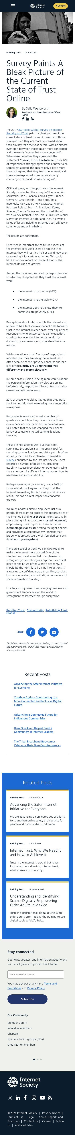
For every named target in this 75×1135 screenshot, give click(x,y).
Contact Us (31, 1121)
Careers (47, 1121)
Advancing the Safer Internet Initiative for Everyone (38, 686)
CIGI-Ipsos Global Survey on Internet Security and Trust (34, 132)
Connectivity (35, 610)
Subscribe (27, 999)
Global (10, 613)
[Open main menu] (13, 5)
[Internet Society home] (37, 6)
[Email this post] (54, 632)
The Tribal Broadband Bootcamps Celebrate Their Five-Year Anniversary (37, 744)
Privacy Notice (51, 1113)
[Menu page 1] (34, 1059)
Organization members (21, 1044)
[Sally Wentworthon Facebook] (23, 119)
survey (10, 460)
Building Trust (15, 610)
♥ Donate (61, 6)
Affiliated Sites (24, 1125)
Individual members (19, 1028)
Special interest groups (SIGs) (25, 1039)
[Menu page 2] (37, 1059)
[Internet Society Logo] (23, 1082)
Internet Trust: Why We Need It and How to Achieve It (35, 853)
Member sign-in (17, 1023)
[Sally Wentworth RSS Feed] (32, 119)
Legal (31, 1117)
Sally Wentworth (38, 108)
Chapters (13, 1034)
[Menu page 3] (41, 1059)
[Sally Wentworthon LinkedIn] (27, 119)
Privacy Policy (36, 988)
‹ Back (20, 632)
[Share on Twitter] (42, 632)
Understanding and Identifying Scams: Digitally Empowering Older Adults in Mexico (34, 900)
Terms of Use (15, 1117)
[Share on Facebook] (30, 632)
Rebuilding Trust (57, 610)
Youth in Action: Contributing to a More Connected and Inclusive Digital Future (38, 701)
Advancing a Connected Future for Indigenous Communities (36, 717)
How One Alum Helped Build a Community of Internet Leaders (33, 730)
